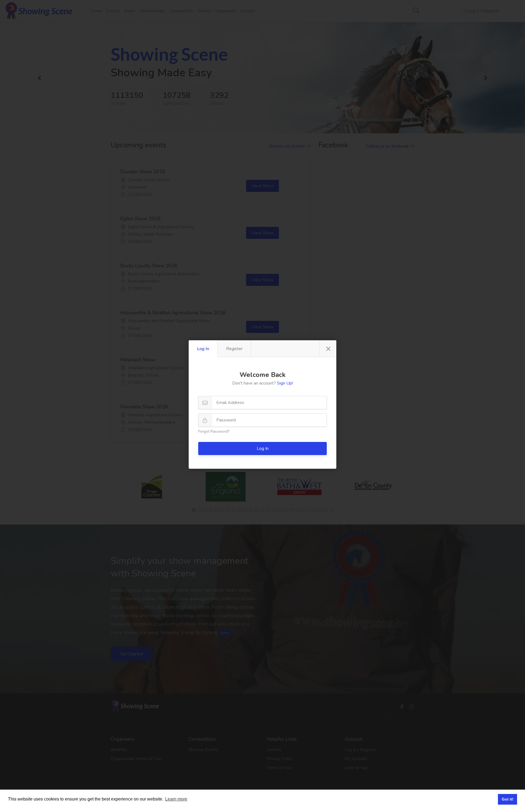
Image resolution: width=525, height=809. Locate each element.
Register (234, 349)
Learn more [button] (176, 799)
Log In (203, 349)
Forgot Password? (213, 431)
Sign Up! (285, 383)
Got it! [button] (508, 799)
